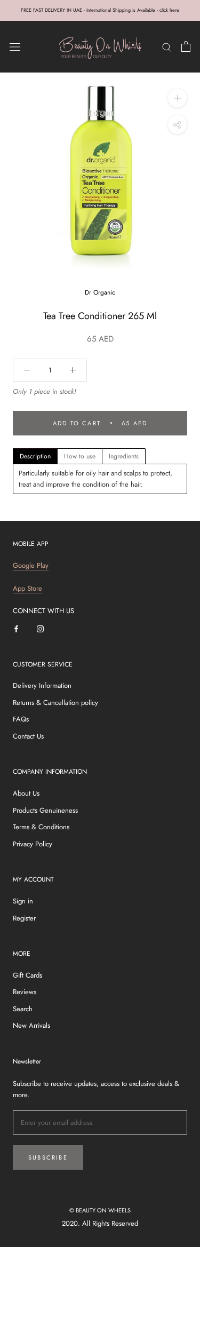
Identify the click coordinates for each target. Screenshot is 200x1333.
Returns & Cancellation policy (55, 702)
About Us (26, 793)
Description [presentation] (35, 456)
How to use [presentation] (79, 456)
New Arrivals (31, 1025)
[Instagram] (40, 627)
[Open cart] (185, 46)
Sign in (23, 901)
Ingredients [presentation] (124, 456)
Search (23, 1009)
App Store (27, 588)
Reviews (24, 992)
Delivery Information (42, 685)
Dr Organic (100, 292)
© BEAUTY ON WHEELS (100, 1210)
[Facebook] (16, 627)
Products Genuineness (45, 810)
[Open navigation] (15, 47)
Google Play (31, 565)
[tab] (35, 456)
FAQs (21, 719)
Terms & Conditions (41, 827)
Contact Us (28, 736)
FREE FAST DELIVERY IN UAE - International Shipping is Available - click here (100, 9)
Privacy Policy (32, 844)
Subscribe (48, 1157)
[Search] (167, 46)
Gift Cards (27, 975)
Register (24, 918)
